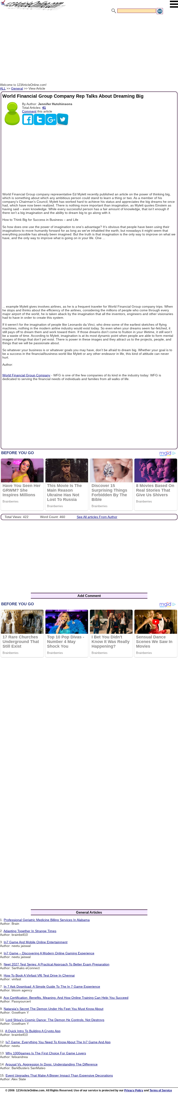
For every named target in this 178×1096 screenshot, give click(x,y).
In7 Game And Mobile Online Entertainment (35, 942)
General (17, 88)
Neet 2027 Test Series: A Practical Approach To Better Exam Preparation (56, 964)
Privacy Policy (133, 1090)
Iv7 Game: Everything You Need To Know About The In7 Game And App (58, 1042)
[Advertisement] (89, 49)
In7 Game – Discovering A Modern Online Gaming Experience (49, 953)
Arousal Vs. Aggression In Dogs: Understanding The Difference (51, 1064)
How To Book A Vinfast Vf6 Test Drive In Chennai (39, 975)
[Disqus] (89, 721)
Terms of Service (160, 1090)
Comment (29, 111)
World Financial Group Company (26, 375)
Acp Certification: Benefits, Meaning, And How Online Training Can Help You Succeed (65, 997)
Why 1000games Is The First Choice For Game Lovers (46, 1053)
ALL (3, 88)
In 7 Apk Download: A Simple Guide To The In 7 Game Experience (52, 986)
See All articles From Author (97, 517)
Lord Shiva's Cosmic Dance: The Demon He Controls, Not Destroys (55, 1020)
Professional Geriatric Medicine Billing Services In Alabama (47, 920)
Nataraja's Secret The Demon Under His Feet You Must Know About (53, 1009)
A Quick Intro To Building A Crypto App (32, 1031)
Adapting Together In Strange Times (29, 931)
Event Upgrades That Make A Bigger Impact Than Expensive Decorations (59, 1075)
